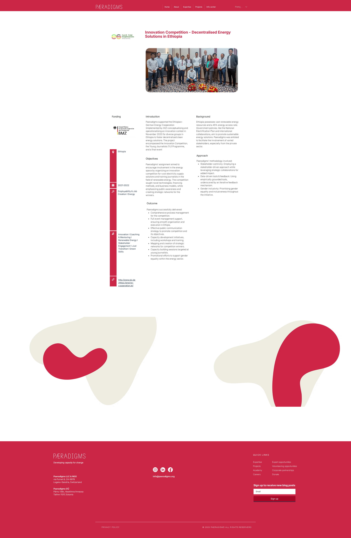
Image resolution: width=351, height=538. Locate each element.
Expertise (257, 462)
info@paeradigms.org (164, 476)
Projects (257, 466)
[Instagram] (155, 469)
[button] (211, 6)
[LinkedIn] (162, 469)
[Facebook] (170, 469)
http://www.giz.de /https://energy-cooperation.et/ (126, 283)
